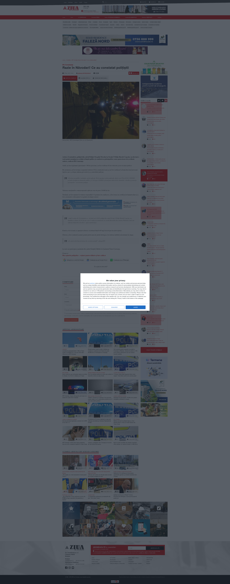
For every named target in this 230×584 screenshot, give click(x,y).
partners (92, 283)
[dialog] (115, 292)
